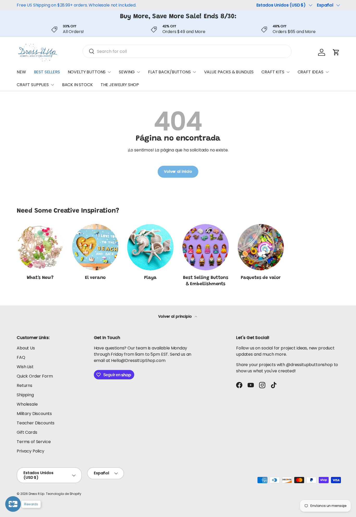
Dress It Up (36, 494)
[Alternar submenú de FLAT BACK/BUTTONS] (194, 72)
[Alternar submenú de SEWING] (138, 72)
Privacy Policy (30, 451)
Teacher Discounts (35, 423)
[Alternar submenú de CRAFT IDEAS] (327, 72)
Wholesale (27, 404)
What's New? (40, 278)
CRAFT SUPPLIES (33, 85)
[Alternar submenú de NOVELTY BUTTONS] (109, 72)
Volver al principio (175, 316)
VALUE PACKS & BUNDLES (229, 72)
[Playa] (150, 247)
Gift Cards (27, 432)
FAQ (21, 357)
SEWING (127, 72)
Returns (24, 385)
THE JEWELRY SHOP (120, 85)
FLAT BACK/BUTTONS (169, 72)
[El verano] (95, 247)
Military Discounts (34, 414)
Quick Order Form (35, 376)
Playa (150, 278)
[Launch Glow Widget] (13, 504)
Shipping (25, 395)
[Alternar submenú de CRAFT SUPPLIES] (52, 85)
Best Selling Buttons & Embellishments (205, 281)
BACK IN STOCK (77, 85)
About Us (26, 348)
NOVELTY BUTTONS (87, 72)
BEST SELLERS (47, 72)
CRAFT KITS (272, 72)
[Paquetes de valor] (261, 247)
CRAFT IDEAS (310, 72)
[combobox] (187, 51)
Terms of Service (34, 442)
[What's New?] (40, 247)
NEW (21, 72)
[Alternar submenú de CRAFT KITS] (288, 72)
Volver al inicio (178, 171)
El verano (95, 278)
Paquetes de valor (261, 278)
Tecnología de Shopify (63, 494)
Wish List (25, 367)
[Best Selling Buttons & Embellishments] (205, 247)
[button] (336, 52)
